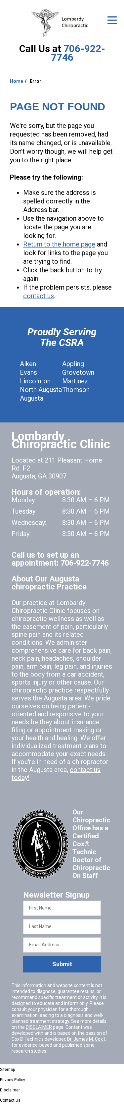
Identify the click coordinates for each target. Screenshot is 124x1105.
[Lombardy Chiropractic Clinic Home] (62, 22)
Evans (28, 372)
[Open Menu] (112, 20)
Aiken (28, 364)
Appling (73, 364)
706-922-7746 (78, 53)
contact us (38, 296)
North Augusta (41, 390)
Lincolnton (35, 381)
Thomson (76, 390)
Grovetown (78, 372)
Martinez (75, 381)
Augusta (31, 398)
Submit (62, 964)
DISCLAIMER (39, 1027)
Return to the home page (59, 244)
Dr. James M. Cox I (86, 1039)
